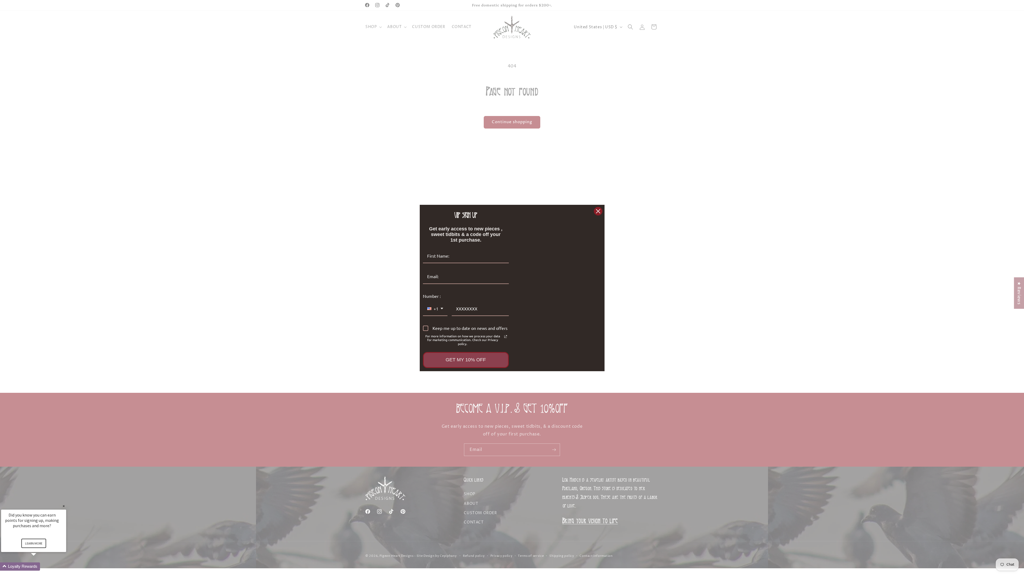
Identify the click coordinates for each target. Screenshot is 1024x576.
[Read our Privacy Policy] (505, 336)
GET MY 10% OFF (466, 359)
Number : (432, 296)
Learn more (33, 543)
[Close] (598, 211)
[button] (40, 566)
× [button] (64, 506)
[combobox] (435, 309)
